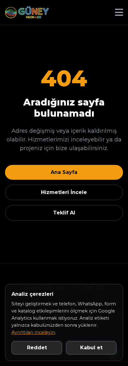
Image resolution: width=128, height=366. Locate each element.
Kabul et (91, 348)
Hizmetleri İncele (64, 192)
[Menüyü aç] (119, 12)
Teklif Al (64, 213)
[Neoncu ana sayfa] (27, 12)
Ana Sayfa (64, 172)
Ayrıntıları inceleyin (33, 332)
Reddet (37, 348)
